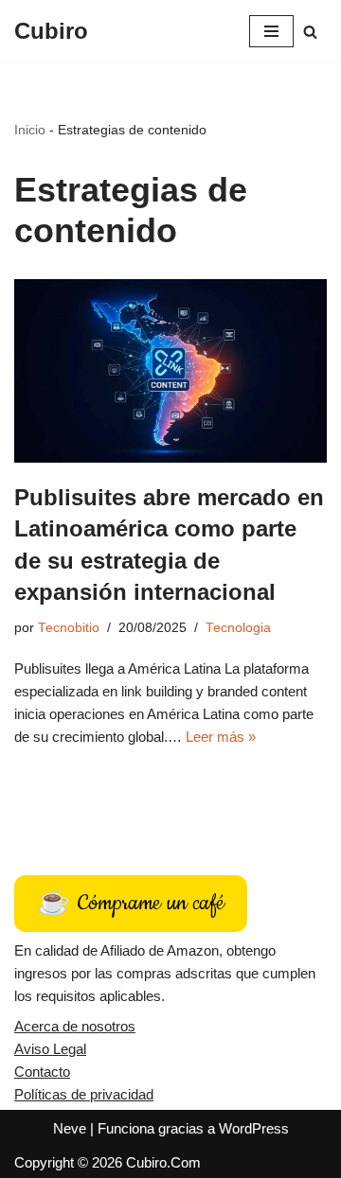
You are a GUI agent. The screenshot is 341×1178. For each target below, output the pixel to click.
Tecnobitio (68, 628)
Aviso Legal (50, 1049)
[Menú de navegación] (271, 31)
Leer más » (221, 737)
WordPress (254, 1128)
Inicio (29, 129)
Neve (69, 1128)
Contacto (42, 1072)
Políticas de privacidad (83, 1094)
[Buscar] (310, 32)
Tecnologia (238, 628)
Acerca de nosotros (74, 1026)
